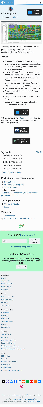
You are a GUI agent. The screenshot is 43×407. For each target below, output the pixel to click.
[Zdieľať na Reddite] (23, 380)
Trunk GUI (8, 218)
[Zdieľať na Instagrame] (21, 385)
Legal (38, 401)
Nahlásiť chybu (10, 182)
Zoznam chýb (9, 216)
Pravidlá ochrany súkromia (10, 346)
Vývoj (15, 17)
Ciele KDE (4, 302)
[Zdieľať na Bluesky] (11, 380)
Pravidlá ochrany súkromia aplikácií (13, 349)
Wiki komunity (6, 334)
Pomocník (4, 337)
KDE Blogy (4, 315)
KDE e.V (4, 359)
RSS (38, 152)
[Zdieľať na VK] (39, 380)
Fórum (6, 207)
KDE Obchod (5, 356)
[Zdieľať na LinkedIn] (19, 380)
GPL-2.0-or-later (11, 187)
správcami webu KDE (20, 395)
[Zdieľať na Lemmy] (27, 380)
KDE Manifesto (6, 367)
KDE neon (4, 289)
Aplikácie (7, 3)
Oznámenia (5, 312)
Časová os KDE (6, 365)
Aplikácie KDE (5, 281)
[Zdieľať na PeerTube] (35, 380)
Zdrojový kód (5, 305)
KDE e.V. (31, 401)
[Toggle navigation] (27, 2)
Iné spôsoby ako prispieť (21, 247)
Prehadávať (21, 267)
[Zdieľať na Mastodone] (7, 380)
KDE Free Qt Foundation (9, 362)
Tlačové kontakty (7, 321)
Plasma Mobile (6, 287)
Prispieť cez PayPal (35, 241)
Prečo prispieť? (28, 235)
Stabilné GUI (24, 218)
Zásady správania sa (8, 343)
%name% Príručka (11, 204)
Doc (16, 218)
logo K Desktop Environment (23, 399)
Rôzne (3, 324)
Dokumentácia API (7, 297)
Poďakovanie (5, 327)
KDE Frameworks (7, 284)
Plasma (3, 278)
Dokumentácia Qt (7, 300)
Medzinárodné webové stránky (11, 370)
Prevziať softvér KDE (8, 340)
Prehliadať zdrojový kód (14, 185)
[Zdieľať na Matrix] (3, 380)
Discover (23, 118)
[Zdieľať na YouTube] (31, 380)
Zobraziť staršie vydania (11, 172)
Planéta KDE (5, 318)
